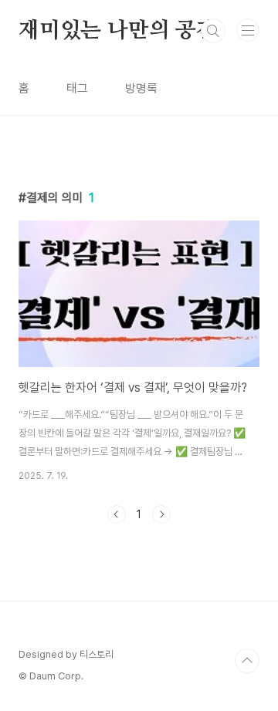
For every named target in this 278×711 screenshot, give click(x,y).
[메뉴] (247, 30)
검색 (213, 30)
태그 (77, 88)
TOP (247, 661)
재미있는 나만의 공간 (118, 31)
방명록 (141, 88)
